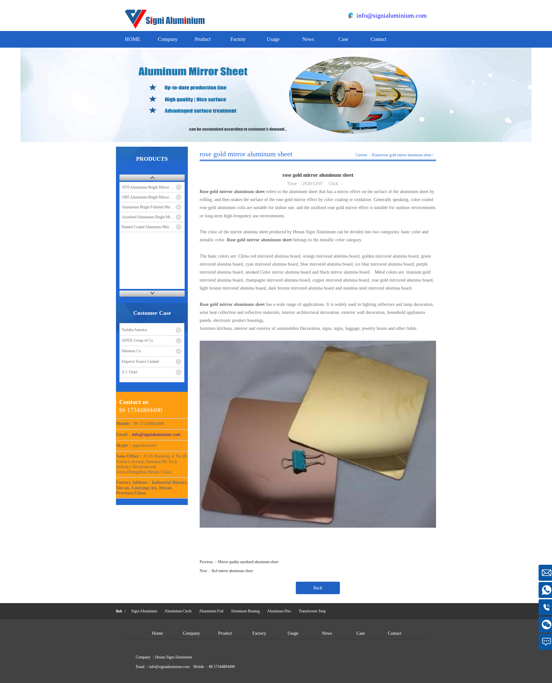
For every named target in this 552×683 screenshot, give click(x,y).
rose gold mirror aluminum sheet (406, 155)
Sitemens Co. (132, 351)
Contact (378, 39)
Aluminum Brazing (245, 611)
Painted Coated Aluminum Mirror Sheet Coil (153, 227)
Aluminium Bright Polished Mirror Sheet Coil (153, 207)
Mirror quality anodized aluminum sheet (248, 562)
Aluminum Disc (279, 611)
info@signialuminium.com (391, 15)
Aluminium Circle (178, 611)
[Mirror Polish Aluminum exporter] (166, 27)
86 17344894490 (222, 666)
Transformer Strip (312, 611)
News (308, 39)
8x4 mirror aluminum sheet (232, 571)
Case (343, 39)
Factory (238, 39)
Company (168, 39)
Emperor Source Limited (140, 361)
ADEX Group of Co (137, 340)
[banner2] (276, 95)
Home (376, 155)
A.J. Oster (129, 372)
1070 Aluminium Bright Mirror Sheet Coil (153, 187)
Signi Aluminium (144, 611)
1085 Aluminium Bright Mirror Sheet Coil (153, 197)
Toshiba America (134, 330)
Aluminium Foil (211, 611)
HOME (132, 39)
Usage (273, 39)
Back (317, 588)
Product (203, 39)
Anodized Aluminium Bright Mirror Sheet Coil (153, 217)
